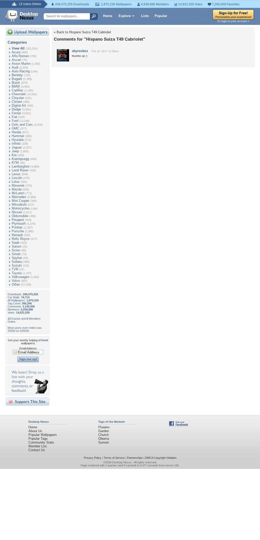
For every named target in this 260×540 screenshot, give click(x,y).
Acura (16, 52)
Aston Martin (21, 64)
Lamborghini (20, 166)
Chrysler (18, 98)
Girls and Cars (22, 124)
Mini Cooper (20, 201)
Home (107, 16)
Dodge (16, 109)
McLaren (18, 193)
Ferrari (16, 113)
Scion (16, 250)
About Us (35, 431)
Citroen (17, 102)
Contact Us (36, 450)
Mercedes (19, 197)
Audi (15, 67)
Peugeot (18, 220)
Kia (14, 155)
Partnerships (135, 457)
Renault (17, 235)
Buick (16, 83)
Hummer (18, 136)
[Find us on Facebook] (178, 426)
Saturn (16, 246)
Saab (15, 242)
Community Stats (41, 442)
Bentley (17, 75)
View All (18, 48)
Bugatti (17, 79)
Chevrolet (19, 94)
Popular (161, 16)
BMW (16, 86)
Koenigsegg (20, 159)
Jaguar (17, 147)
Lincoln (17, 178)
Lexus (16, 174)
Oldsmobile (20, 216)
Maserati (18, 185)
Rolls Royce (20, 239)
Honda (16, 132)
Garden (103, 431)
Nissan (17, 212)
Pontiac (17, 227)
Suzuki (17, 265)
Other (16, 284)
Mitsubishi (19, 204)
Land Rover (20, 170)
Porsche (18, 231)
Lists (145, 16)
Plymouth (19, 223)
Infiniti (16, 143)
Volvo (16, 281)
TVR (15, 269)
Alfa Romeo (20, 56)
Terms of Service (114, 457)
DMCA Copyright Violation (160, 457)
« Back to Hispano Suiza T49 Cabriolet (82, 32)
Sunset (103, 442)
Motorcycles (21, 208)
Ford (15, 121)
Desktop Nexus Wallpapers (22, 16)
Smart (16, 254)
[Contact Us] (29, 392)
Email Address (28, 348)
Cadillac (17, 90)
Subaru (17, 262)
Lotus (16, 182)
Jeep (15, 151)
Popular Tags (38, 438)
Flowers (104, 427)
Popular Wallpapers (42, 435)
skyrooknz (80, 51)
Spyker (17, 258)
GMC (15, 128)
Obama (103, 438)
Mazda (17, 189)
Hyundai (18, 140)
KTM (15, 163)
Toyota (17, 273)
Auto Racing (21, 71)
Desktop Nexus (122, 462)
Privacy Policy (92, 457)
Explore (125, 16)
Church (103, 435)
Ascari (16, 60)
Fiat (14, 117)
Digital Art (19, 105)
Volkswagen (20, 277)
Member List (37, 446)
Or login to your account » (233, 21)
